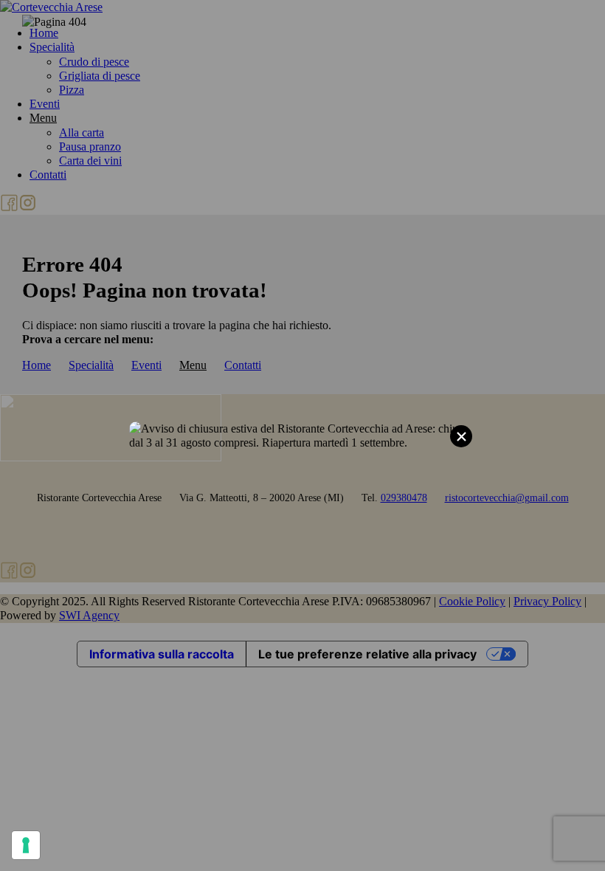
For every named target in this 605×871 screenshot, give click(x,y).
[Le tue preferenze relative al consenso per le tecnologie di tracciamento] (26, 845)
